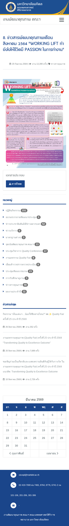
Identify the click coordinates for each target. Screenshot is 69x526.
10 (25, 422)
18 (34, 430)
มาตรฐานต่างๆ (15, 237)
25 (34, 437)
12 (43, 422)
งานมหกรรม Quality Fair (20, 257)
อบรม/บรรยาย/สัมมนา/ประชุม (22, 217)
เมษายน (52, 453)
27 (52, 437)
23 (16, 437)
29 (7, 445)
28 (61, 437)
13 (52, 422)
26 (43, 437)
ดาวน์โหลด (16, 184)
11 (34, 422)
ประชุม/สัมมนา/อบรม (19, 271)
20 (52, 430)
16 (16, 430)
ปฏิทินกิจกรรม (16, 210)
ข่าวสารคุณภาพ (16, 285)
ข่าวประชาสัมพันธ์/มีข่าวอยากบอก (25, 224)
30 (16, 445)
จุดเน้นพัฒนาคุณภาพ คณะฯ (22, 244)
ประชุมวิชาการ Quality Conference (26, 251)
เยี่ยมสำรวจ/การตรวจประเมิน (22, 264)
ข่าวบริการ (13, 230)
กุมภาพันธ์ (17, 453)
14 (61, 422)
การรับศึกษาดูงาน (16, 278)
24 (25, 437)
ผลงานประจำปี (15, 291)
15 (7, 430)
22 (7, 437)
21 (61, 430)
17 (25, 430)
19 (43, 430)
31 (25, 445)
